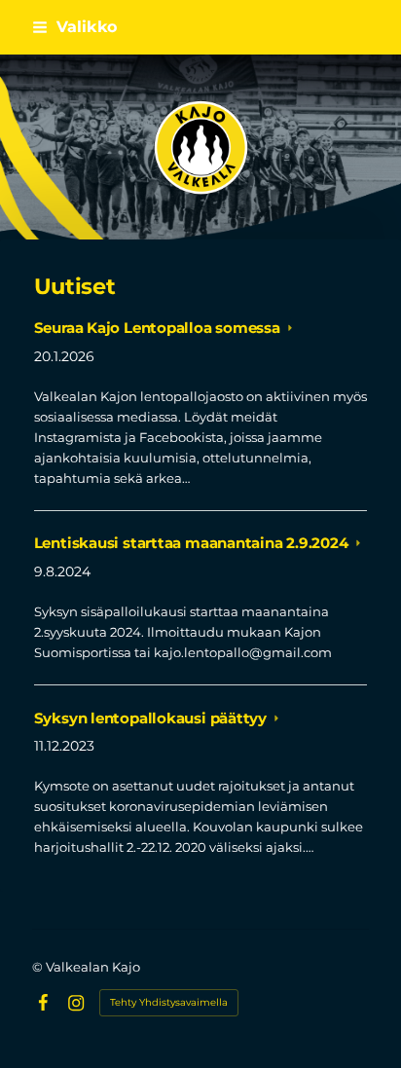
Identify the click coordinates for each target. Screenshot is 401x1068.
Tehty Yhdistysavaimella (169, 1002)
